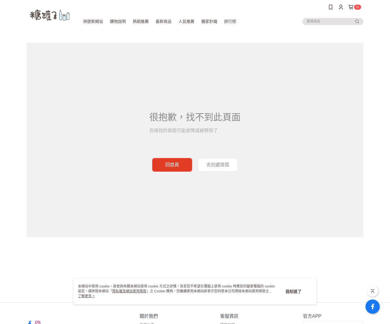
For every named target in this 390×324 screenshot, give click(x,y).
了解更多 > (86, 296)
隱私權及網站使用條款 (129, 291)
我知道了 (293, 291)
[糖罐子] (50, 15)
